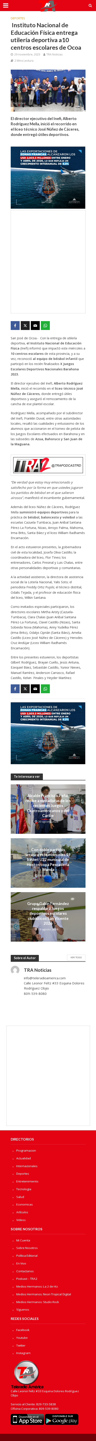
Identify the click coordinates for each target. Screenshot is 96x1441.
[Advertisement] (48, 261)
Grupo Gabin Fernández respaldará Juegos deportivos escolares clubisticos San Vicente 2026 (48, 913)
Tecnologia (23, 1189)
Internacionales (27, 1166)
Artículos (22, 1212)
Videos (21, 1220)
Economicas (24, 1204)
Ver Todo (76, 957)
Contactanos (25, 1271)
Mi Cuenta (23, 1240)
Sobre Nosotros (27, 1248)
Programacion (26, 1150)
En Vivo (21, 1263)
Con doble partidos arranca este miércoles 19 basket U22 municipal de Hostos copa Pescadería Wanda (48, 859)
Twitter (20, 1345)
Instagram (23, 1353)
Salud (20, 1197)
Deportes (18, 18)
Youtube (22, 1338)
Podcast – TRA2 (26, 1279)
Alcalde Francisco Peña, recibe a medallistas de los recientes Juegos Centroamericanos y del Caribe (48, 805)
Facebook (22, 1330)
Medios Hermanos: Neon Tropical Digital (43, 1294)
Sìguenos (22, 1309)
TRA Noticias (54, 54)
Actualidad (23, 1158)
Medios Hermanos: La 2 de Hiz (37, 1286)
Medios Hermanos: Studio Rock (37, 1302)
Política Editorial (27, 1256)
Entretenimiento (27, 1181)
